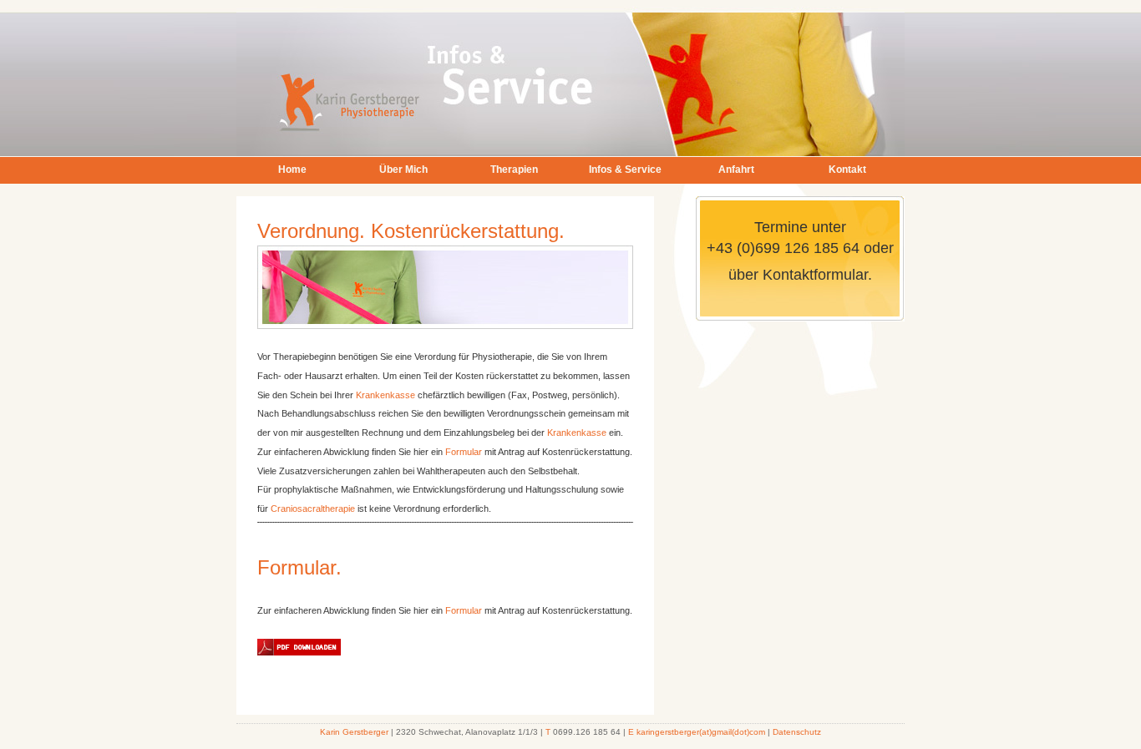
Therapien (514, 169)
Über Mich (403, 169)
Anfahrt (736, 169)
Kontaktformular (813, 274)
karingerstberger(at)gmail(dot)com (700, 731)
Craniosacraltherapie (313, 509)
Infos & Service (625, 169)
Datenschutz (797, 731)
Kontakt (847, 169)
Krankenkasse (385, 395)
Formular (463, 452)
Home (292, 169)
